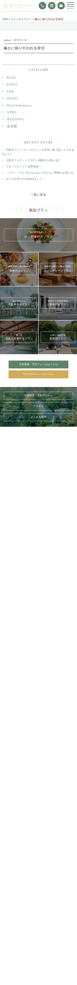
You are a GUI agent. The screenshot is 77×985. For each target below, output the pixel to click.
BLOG (11, 78)
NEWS (12, 112)
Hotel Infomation (19, 105)
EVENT (12, 85)
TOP (5, 19)
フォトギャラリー (21, 19)
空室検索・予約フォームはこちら (38, 364)
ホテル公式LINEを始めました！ (25, 179)
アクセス (38, 406)
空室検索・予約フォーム (38, 395)
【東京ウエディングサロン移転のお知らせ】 (33, 160)
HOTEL (12, 99)
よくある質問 (38, 417)
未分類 (12, 126)
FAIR (10, 92)
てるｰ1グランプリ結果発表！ (23, 166)
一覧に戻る (38, 195)
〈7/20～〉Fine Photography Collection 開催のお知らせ (39, 172)
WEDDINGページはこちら (38, 374)
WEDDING (15, 119)
